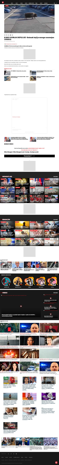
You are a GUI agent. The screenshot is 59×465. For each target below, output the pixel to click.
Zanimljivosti (31, 3)
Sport (41, 3)
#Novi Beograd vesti (19, 152)
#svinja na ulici (34, 152)
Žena (36, 3)
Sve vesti (55, 176)
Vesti (17, 3)
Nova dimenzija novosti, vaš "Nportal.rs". (29, 150)
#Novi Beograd (8, 152)
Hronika (45, 3)
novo (12, 3)
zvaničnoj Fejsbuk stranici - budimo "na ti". (36, 148)
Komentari (28, 156)
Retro (26, 3)
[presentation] (55, 275)
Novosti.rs (7, 176)
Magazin (6, 219)
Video (4, 293)
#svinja (27, 152)
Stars (21, 3)
